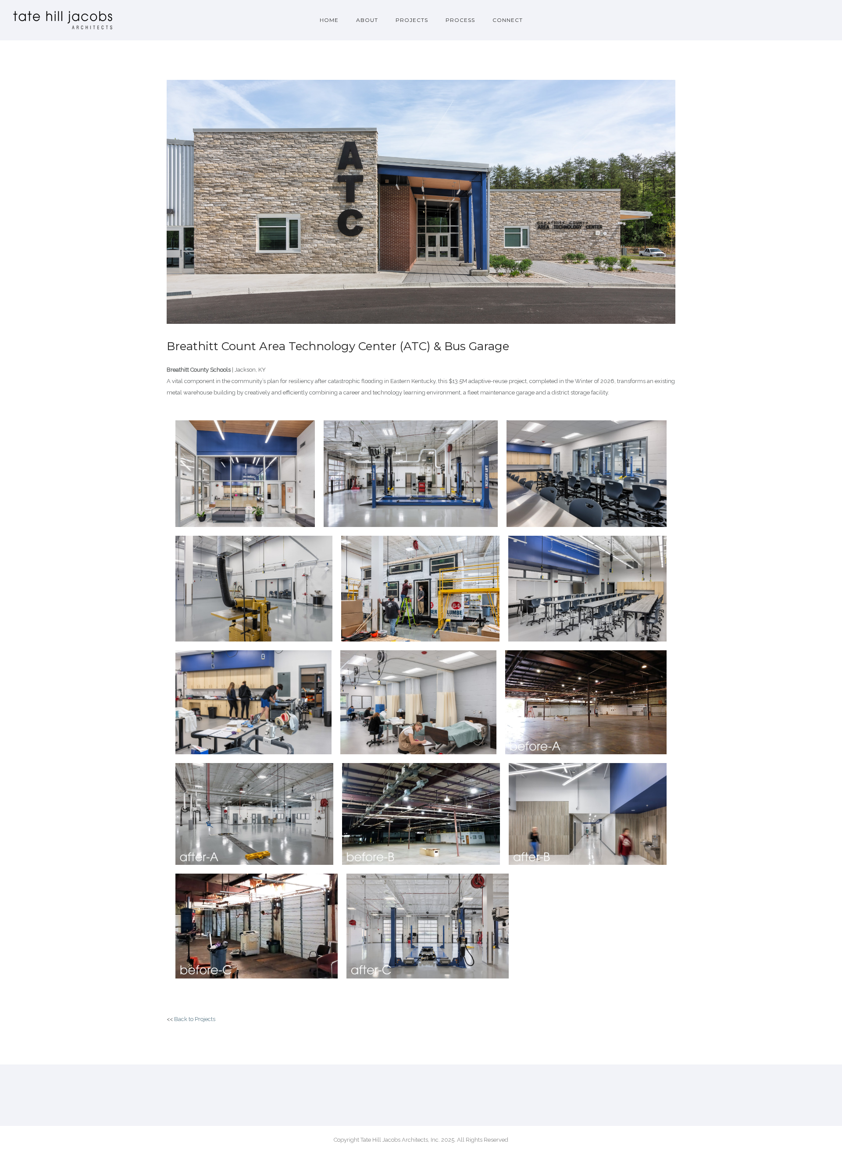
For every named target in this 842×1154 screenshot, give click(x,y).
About (367, 20)
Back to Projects (194, 1019)
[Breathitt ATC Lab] (420, 589)
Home (329, 20)
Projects (412, 20)
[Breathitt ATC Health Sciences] (418, 702)
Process (460, 20)
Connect (507, 20)
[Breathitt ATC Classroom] (587, 589)
